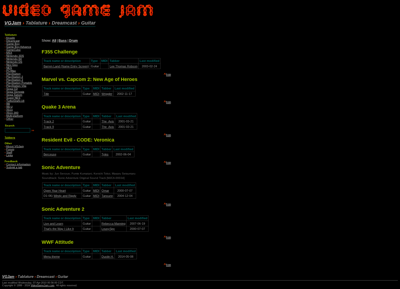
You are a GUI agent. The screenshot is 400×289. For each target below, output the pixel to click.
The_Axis (107, 121)
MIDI (96, 93)
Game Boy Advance (18, 46)
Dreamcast (13, 40)
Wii (8, 103)
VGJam (12, 23)
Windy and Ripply (65, 195)
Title (46, 93)
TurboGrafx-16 (15, 100)
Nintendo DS (14, 61)
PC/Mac (11, 70)
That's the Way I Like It (59, 228)
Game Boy (13, 43)
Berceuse (50, 154)
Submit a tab (14, 167)
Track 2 (49, 121)
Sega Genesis (15, 91)
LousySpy (108, 228)
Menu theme (52, 256)
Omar (105, 190)
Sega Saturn (14, 94)
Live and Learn (53, 223)
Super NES (13, 97)
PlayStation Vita (16, 85)
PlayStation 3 (14, 79)
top (168, 75)
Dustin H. (107, 256)
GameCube (13, 49)
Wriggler (106, 93)
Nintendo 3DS (15, 55)
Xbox (9, 109)
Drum (73, 41)
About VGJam (15, 146)
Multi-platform (14, 115)
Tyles (105, 154)
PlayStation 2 (14, 76)
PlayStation (13, 73)
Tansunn (107, 195)
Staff (9, 152)
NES (9, 67)
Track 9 (49, 126)
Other (9, 118)
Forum (10, 149)
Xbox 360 (12, 112)
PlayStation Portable (19, 82)
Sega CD (12, 88)
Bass (63, 41)
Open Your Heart (55, 190)
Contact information (18, 164)
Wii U (9, 106)
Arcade (10, 37)
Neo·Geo (12, 64)
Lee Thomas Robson (123, 66)
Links (9, 155)
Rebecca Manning (113, 223)
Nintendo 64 (14, 58)
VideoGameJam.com (42, 285)
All (54, 41)
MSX (9, 52)
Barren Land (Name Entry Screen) (66, 66)
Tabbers (10, 137)
